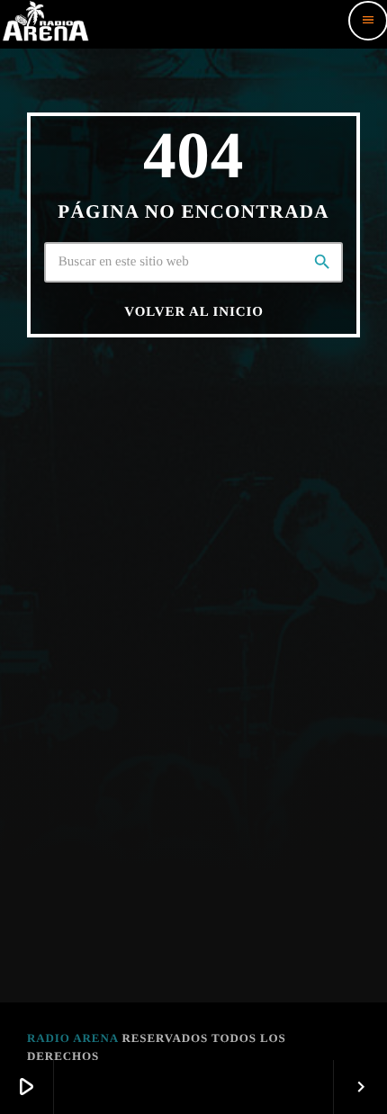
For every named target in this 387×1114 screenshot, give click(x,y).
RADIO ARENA (72, 1038)
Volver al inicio (193, 312)
